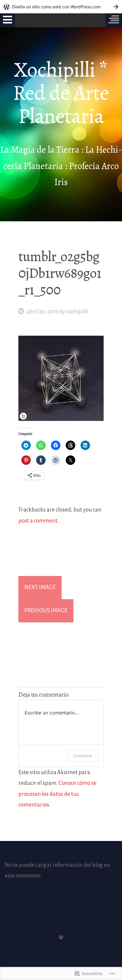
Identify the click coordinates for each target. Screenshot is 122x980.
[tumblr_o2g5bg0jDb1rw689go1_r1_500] (60, 419)
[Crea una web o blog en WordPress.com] (61, 937)
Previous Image (46, 610)
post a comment (37, 520)
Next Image (40, 587)
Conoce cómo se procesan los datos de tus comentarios (57, 794)
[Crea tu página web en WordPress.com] (61, 6)
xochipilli (77, 311)
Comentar (82, 755)
